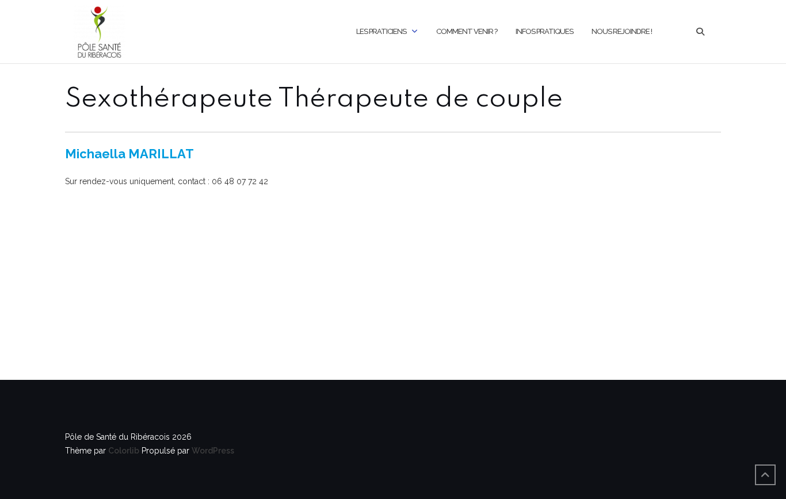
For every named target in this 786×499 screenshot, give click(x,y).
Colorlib (123, 450)
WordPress (213, 450)
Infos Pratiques (544, 31)
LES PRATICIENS (381, 31)
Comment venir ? (466, 31)
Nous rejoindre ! (622, 31)
